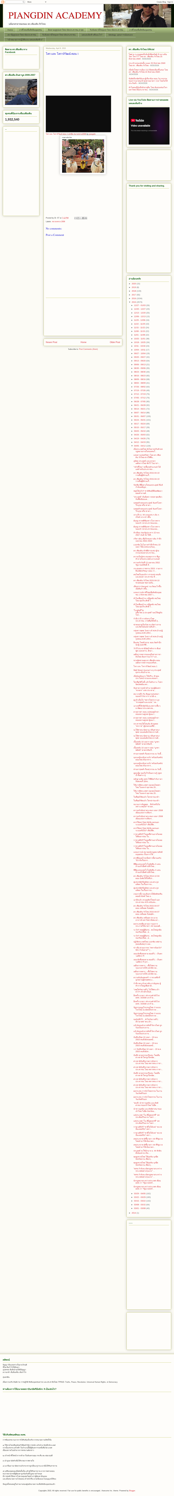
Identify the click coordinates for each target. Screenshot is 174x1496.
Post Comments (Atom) (88, 349)
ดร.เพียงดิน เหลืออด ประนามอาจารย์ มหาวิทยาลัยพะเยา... (146, 919)
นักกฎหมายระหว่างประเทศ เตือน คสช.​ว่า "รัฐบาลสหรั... (147, 1182)
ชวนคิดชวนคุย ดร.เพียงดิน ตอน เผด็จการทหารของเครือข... (146, 661)
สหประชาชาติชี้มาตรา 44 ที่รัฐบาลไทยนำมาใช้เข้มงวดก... (148, 1140)
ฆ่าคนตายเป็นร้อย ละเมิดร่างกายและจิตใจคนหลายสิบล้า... (147, 626)
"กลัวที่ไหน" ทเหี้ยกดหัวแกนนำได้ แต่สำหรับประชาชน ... (147, 468)
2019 (134, 287)
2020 (134, 284)
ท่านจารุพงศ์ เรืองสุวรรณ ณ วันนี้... (148, 754)
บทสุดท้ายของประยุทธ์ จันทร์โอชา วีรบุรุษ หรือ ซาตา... (147, 504)
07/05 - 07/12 (140, 398)
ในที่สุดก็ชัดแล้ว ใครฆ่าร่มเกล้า (146, 797)
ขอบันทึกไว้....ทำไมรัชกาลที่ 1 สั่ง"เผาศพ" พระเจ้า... (145, 1020)
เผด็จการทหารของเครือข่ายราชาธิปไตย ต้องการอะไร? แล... (147, 655)
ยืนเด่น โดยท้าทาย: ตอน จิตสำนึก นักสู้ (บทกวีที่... (147, 643)
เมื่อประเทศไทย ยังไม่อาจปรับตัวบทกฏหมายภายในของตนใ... (148, 450)
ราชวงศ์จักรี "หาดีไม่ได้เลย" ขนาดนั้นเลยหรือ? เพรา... (147, 1128)
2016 (134, 298)
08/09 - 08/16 (140, 379)
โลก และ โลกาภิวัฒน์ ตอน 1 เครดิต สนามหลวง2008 (66, 134)
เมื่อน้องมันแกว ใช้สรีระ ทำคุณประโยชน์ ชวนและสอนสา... (146, 677)
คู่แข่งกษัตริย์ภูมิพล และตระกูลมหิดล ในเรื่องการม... (146, 883)
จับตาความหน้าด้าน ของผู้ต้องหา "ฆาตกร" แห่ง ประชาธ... (147, 689)
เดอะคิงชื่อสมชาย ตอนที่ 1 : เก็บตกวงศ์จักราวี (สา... (147, 961)
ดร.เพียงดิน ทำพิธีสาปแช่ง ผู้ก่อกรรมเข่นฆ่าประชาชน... (146, 552)
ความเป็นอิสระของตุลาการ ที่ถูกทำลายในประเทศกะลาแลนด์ (146, 558)
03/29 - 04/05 (140, 1193)
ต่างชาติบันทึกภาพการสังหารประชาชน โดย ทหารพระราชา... (148, 1062)
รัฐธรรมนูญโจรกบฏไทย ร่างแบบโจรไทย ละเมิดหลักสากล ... (147, 1008)
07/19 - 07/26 (140, 390)
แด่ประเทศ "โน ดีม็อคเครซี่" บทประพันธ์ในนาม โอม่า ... (146, 1116)
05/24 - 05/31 (140, 420)
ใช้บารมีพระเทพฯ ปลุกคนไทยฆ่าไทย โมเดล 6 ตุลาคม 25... (146, 786)
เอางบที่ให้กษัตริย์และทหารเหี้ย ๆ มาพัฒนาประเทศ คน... (146, 707)
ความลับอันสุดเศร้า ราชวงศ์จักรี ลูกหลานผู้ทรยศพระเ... (146, 978)
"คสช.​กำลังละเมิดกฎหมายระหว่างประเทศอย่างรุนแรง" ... (147, 1170)
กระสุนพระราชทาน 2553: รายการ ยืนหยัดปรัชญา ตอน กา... (147, 569)
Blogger (132, 1491)
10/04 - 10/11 (140, 350)
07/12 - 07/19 (140, 394)
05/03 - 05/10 (140, 431)
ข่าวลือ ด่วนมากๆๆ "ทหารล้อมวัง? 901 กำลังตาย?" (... (147, 949)
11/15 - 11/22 (140, 327)
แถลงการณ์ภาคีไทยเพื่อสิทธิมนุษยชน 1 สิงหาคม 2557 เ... (147, 593)
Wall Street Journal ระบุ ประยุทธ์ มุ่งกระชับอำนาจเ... (147, 671)
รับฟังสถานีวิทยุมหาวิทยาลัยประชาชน (106, 30)
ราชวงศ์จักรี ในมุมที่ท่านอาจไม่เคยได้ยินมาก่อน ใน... (147, 835)
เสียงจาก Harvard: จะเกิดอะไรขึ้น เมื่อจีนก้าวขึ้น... (147, 587)
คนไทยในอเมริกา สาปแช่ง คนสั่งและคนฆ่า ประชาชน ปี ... (147, 575)
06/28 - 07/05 (140, 401)
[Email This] (75, 218)
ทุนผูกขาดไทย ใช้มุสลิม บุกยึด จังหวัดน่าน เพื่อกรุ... (145, 1158)
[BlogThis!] (78, 218)
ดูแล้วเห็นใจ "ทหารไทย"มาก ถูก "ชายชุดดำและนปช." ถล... (146, 701)
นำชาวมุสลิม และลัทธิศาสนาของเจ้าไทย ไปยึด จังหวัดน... (147, 1110)
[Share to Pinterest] (86, 218)
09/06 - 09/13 (140, 364)
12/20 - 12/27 (140, 309)
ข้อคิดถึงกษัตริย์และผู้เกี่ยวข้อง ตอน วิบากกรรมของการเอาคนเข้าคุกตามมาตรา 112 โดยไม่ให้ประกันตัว (148, 80)
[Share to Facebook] (83, 218)
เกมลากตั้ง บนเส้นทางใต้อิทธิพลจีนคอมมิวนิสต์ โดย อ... (147, 895)
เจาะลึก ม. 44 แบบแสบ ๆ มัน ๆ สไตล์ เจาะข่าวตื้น (146, 516)
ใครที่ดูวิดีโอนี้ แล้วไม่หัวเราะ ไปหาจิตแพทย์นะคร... (148, 683)
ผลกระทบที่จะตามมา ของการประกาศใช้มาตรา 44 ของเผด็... (147, 925)
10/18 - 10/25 (140, 342)
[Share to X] (80, 218)
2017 (134, 295)
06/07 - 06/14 (140, 413)
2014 (134, 1213)
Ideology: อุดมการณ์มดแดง (120, 35)
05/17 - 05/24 (140, 424)
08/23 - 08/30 (140, 372)
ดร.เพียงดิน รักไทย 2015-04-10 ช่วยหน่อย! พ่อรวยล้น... (146, 581)
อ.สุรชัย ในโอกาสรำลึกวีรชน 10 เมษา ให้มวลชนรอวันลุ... (146, 546)
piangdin (92, 134)
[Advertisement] (83, 77)
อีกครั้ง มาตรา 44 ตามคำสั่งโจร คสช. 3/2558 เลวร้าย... (146, 996)
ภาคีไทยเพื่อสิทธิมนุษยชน (30, 30)
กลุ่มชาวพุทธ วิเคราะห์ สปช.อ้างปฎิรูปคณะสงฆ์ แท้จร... (148, 631)
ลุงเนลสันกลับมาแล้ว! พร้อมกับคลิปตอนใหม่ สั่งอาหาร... (148, 758)
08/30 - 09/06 (140, 368)
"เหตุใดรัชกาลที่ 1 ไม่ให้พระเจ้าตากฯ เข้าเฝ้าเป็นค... (146, 990)
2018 (134, 291)
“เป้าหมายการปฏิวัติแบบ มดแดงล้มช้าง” (25, 39)
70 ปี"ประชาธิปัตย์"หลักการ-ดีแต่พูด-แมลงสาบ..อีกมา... (147, 649)
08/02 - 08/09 (140, 383)
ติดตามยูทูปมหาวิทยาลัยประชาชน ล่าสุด (66, 30)
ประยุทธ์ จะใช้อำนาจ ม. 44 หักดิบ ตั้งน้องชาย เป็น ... (147, 1152)
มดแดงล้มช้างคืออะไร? (92, 35)
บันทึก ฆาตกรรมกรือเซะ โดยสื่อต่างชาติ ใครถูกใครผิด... (146, 1056)
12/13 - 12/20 (140, 313)
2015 (134, 302)
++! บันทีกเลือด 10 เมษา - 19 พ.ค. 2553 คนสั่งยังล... (147, 1050)
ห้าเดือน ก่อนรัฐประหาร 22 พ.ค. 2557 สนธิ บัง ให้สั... (146, 534)
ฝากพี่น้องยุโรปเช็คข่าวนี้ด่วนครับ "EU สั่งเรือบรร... (147, 859)
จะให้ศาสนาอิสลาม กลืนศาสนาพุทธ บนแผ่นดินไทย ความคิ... (146, 731)
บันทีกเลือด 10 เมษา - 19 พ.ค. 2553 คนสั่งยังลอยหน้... (145, 1038)
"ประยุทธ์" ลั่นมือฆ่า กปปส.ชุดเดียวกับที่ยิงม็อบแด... (147, 498)
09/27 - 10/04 (140, 353)
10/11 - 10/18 (140, 346)
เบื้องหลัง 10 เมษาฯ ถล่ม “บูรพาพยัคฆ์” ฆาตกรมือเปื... (146, 743)
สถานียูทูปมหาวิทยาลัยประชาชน (21, 35)
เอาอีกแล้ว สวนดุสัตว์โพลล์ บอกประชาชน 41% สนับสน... (146, 901)
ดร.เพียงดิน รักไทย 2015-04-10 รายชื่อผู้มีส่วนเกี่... (146, 474)
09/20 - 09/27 (140, 357)
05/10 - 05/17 (140, 427)
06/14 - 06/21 (140, 409)
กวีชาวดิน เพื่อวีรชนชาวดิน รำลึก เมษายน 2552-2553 (147, 540)
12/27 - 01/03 (140, 305)
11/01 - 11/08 (140, 335)
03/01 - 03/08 (140, 1208)
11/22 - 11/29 (140, 324)
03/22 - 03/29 (140, 1197)
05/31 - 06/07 (140, 416)
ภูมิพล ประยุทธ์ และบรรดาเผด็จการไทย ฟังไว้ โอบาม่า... (146, 462)
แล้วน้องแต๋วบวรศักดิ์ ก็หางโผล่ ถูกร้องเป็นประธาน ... (147, 1026)
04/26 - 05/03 (140, 435)
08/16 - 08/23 (140, 376)
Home (10, 30)
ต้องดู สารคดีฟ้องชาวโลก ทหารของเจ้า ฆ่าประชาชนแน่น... (146, 522)
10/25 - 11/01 (140, 339)
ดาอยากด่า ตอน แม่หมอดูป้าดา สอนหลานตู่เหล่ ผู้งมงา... (146, 713)
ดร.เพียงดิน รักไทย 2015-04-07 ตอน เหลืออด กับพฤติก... (146, 907)
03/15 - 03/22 (140, 1201)
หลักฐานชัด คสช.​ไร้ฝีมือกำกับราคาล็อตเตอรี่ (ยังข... (147, 780)
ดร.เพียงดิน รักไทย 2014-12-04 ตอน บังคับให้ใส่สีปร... (146, 877)
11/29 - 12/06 (140, 320)
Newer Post (51, 342)
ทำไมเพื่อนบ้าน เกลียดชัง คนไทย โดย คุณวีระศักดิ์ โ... (147, 599)
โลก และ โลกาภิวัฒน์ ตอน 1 (145, 666)
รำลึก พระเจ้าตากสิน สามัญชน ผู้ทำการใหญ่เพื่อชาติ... (147, 984)
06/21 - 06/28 (140, 405)
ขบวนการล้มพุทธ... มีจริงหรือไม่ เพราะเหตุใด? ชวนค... (146, 805)
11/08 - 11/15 (140, 331)
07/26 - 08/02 (140, 387)
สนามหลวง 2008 (58, 222)
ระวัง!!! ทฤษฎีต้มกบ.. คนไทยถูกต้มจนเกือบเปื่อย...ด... (147, 931)
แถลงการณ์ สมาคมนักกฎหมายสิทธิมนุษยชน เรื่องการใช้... (148, 853)
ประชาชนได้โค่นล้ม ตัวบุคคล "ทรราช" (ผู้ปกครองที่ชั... (145, 725)
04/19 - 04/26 (140, 438)
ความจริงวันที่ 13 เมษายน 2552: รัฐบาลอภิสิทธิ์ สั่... (146, 563)
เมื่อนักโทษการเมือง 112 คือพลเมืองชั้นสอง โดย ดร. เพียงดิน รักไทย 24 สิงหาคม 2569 (148, 71)
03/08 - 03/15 (140, 1205)
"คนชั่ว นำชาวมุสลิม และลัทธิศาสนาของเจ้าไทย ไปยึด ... (145, 1104)
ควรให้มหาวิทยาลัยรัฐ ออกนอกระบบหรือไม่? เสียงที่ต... (146, 823)
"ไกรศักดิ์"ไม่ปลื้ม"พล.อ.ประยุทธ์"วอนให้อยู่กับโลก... (147, 612)
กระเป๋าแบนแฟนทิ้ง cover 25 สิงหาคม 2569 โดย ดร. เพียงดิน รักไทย (147, 64)
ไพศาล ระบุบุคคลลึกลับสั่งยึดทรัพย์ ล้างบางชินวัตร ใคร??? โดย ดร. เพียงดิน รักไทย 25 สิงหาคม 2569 (148, 56)
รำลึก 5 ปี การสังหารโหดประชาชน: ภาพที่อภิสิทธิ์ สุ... (146, 620)
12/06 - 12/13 (140, 316)
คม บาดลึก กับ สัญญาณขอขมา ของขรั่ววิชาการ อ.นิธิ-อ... (146, 695)
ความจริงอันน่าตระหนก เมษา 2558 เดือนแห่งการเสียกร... (148, 811)
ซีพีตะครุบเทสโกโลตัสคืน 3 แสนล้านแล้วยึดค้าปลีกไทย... (147, 865)
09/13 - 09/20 (140, 361)
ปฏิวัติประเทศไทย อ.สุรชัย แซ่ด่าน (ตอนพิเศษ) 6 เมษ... (147, 943)
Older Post (115, 342)
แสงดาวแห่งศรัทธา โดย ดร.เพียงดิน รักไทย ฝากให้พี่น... (147, 456)
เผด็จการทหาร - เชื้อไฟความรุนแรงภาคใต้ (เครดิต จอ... (145, 966)
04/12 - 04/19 (140, 442)
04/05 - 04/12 (140, 446)
